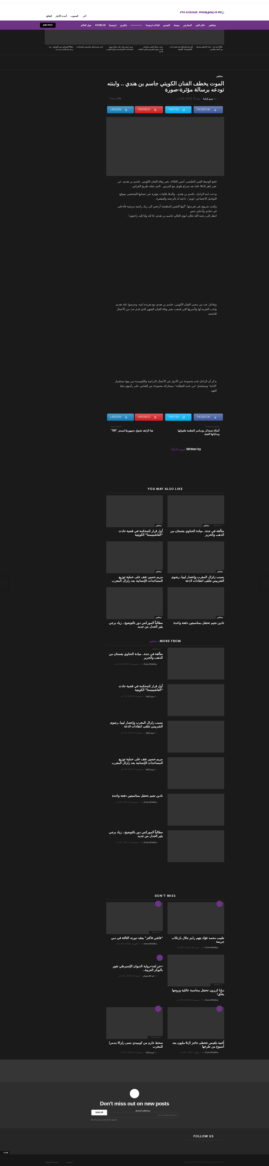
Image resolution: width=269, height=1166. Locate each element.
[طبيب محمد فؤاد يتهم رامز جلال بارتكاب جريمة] (196, 918)
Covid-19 (100, 25)
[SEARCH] (67, 25)
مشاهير (212, 25)
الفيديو (166, 25)
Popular (158, 1009)
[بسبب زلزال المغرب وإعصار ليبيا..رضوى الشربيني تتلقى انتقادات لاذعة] (149, 37)
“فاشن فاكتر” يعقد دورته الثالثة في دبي (137, 938)
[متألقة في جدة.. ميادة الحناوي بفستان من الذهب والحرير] (209, 37)
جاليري (123, 25)
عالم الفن (200, 25)
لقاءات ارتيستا (153, 25)
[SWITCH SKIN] (73, 25)
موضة (176, 25)
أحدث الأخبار (61, 16)
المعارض (187, 25)
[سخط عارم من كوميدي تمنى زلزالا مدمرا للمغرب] (134, 1023)
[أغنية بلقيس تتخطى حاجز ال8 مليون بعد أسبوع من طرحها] (196, 1023)
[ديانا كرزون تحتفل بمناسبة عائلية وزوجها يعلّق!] (196, 970)
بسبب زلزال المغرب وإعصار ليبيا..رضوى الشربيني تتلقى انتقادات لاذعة (150, 49)
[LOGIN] (62, 25)
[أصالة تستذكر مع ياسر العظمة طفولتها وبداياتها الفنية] (265, 583)
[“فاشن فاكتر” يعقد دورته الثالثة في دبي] (134, 918)
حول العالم (86, 25)
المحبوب (74, 16)
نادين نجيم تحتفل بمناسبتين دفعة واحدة (89, 47)
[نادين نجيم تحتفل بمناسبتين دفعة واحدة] (90, 37)
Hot (219, 904)
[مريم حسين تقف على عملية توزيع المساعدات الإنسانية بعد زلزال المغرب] (119, 37)
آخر (84, 16)
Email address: (142, 1111)
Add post (48, 25)
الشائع (49, 16)
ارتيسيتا (112, 25)
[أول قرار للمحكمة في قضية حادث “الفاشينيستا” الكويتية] (179, 37)
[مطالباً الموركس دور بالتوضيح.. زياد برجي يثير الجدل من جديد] (60, 37)
